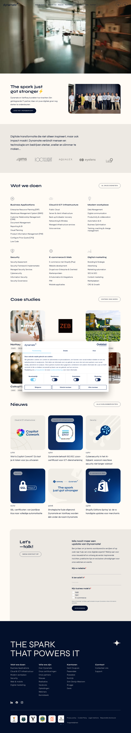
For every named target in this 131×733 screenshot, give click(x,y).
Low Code (14, 242)
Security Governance (18, 281)
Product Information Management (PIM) (26, 234)
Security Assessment (18, 262)
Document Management (20, 223)
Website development (58, 266)
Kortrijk (70, 678)
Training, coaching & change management (99, 230)
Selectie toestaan (65, 387)
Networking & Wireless (58, 221)
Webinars (43, 692)
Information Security (18, 277)
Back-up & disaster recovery (60, 217)
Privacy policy (71, 718)
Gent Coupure (73, 668)
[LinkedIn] (11, 702)
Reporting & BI (16, 226)
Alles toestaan (93, 387)
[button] (41, 5)
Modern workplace (18, 675)
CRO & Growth (94, 285)
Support (98, 671)
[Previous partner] (61, 724)
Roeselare (71, 675)
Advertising (92, 266)
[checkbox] (96, 595)
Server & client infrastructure (61, 213)
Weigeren (38, 387)
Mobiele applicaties (57, 285)
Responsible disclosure (108, 718)
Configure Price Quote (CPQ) (22, 238)
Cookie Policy (82, 718)
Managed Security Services (21, 270)
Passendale (71, 671)
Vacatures (43, 685)
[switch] (54, 379)
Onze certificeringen (47, 671)
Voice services (55, 228)
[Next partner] (63, 724)
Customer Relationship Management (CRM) (25, 218)
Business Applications (19, 668)
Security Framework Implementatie (24, 266)
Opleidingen (44, 688)
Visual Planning (16, 230)
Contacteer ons (101, 668)
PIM (50, 281)
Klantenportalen (55, 273)
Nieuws (42, 678)
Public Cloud (54, 210)
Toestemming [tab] (36, 351)
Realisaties (43, 682)
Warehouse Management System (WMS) (26, 213)
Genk (69, 688)
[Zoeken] (125, 4)
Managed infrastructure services (62, 225)
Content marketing (95, 277)
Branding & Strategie (96, 262)
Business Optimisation (97, 225)
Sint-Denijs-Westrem (76, 682)
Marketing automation (97, 270)
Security (14, 678)
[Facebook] (17, 702)
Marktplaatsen (93, 281)
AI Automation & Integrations (61, 277)
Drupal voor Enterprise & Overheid (63, 270)
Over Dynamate (45, 668)
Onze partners (45, 675)
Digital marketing (18, 685)
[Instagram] (22, 702)
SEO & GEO (92, 273)
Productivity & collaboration (99, 217)
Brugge (70, 685)
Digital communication (97, 213)
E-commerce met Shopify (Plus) (62, 262)
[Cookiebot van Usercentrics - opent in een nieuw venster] (98, 344)
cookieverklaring (57, 370)
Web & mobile (16, 682)
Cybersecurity (16, 273)
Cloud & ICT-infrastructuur (21, 671)
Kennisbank (44, 695)
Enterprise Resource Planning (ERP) (24, 210)
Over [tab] (94, 351)
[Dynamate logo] (11, 5)
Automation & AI (94, 221)
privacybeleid (40, 370)
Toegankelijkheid (72, 723)
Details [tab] (65, 351)
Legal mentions (93, 718)
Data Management (95, 210)
